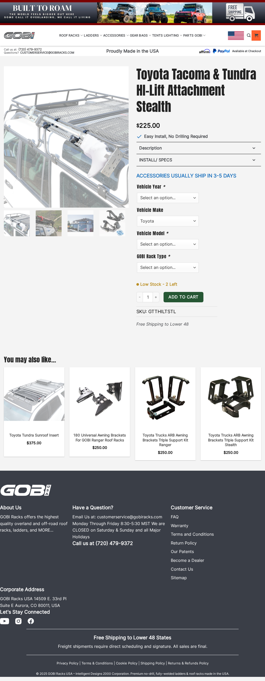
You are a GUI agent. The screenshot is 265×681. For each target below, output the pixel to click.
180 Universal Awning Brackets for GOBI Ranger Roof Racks (99, 437)
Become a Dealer (187, 560)
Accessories (114, 35)
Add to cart (183, 297)
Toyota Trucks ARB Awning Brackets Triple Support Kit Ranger (165, 440)
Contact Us (182, 569)
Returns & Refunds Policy (188, 663)
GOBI (198, 35)
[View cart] (256, 35)
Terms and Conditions (192, 534)
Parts (188, 35)
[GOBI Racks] (26, 489)
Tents (157, 35)
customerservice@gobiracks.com (47, 52)
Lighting (171, 35)
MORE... (45, 530)
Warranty (179, 525)
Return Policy (184, 543)
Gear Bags (139, 35)
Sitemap (179, 577)
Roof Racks (69, 35)
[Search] (248, 35)
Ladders (91, 35)
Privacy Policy (67, 663)
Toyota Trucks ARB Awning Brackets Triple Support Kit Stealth (231, 440)
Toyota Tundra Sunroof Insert (34, 435)
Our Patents (182, 551)
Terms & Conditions (97, 663)
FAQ (175, 516)
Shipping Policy (153, 663)
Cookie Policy (126, 663)
